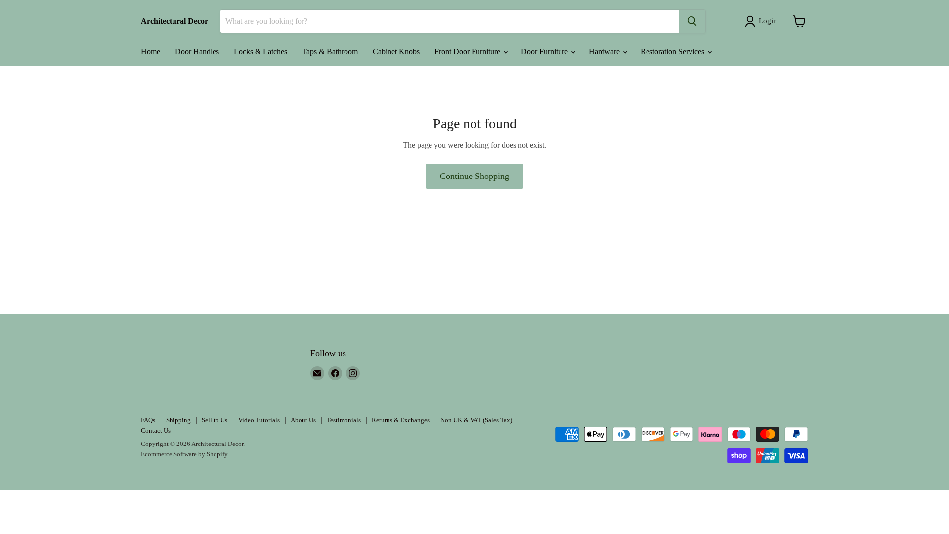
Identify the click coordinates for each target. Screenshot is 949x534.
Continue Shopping (474, 176)
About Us (303, 420)
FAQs (148, 420)
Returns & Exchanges (401, 420)
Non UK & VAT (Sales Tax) (476, 420)
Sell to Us (214, 420)
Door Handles (197, 51)
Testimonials (344, 420)
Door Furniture (545, 51)
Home (150, 51)
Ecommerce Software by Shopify (184, 454)
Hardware (605, 51)
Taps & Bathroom (330, 51)
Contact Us (156, 430)
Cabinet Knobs (396, 51)
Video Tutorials (259, 420)
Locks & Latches (260, 51)
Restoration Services (673, 51)
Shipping (178, 420)
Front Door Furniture (468, 51)
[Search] (692, 21)
